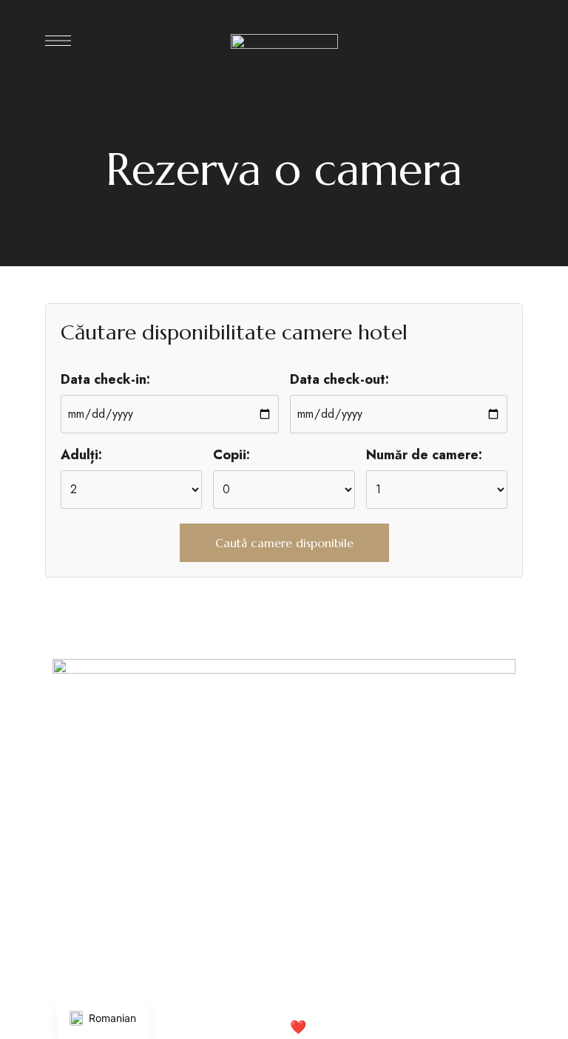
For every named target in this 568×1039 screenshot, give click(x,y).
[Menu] (58, 40)
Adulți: (81, 454)
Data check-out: (339, 379)
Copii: (231, 454)
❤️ (298, 1027)
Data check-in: (105, 379)
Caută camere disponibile (284, 542)
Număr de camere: (424, 454)
